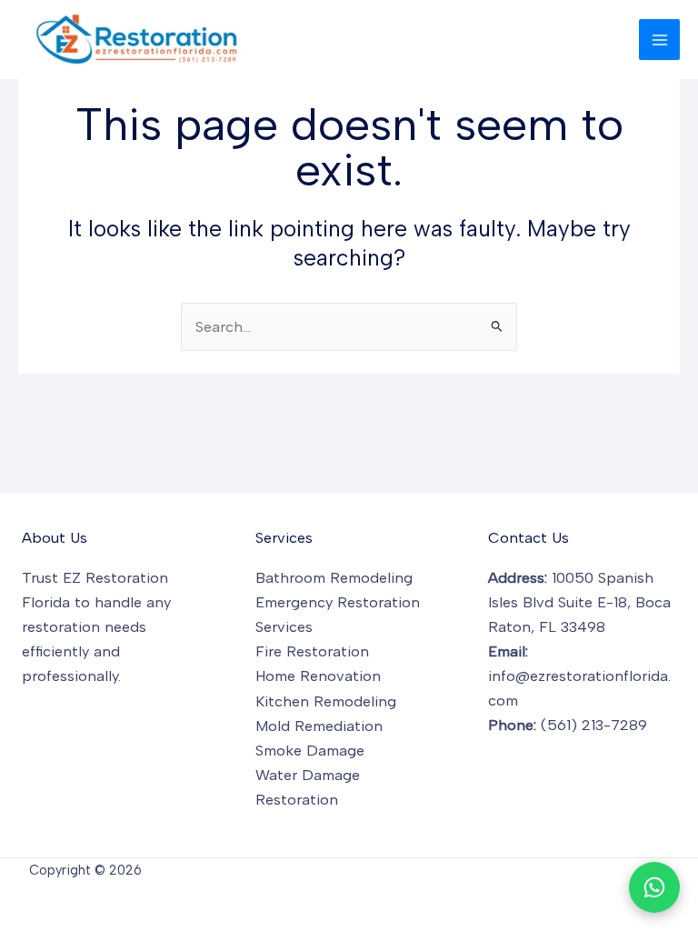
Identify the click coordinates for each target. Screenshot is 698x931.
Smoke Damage (309, 750)
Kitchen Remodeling (325, 701)
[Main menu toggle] (659, 39)
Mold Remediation (319, 725)
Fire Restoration (312, 651)
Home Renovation (318, 675)
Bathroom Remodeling (334, 577)
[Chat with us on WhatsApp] (654, 887)
